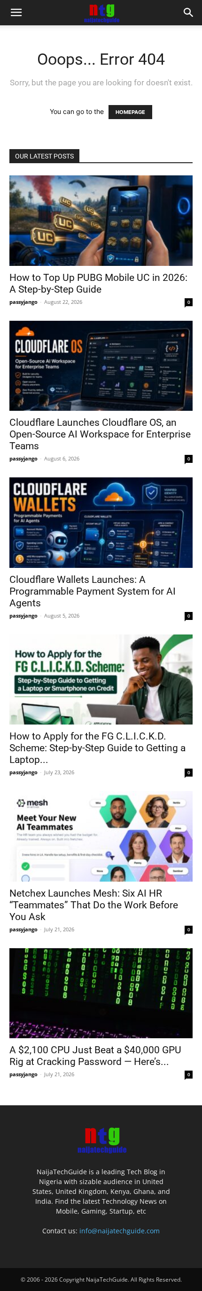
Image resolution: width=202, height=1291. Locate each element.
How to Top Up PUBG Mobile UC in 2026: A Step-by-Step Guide (98, 283)
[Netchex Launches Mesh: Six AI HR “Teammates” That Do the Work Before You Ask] (101, 836)
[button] (16, 12)
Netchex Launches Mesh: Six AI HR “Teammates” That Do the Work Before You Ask (93, 905)
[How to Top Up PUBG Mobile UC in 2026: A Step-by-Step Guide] (101, 220)
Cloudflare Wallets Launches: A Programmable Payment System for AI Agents (92, 591)
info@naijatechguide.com (119, 1230)
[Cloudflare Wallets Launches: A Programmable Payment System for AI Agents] (101, 522)
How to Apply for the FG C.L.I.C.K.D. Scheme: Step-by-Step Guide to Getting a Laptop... (97, 748)
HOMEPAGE (130, 112)
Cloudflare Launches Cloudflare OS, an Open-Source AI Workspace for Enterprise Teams (100, 434)
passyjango (23, 301)
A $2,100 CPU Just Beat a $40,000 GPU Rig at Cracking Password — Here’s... (95, 1055)
